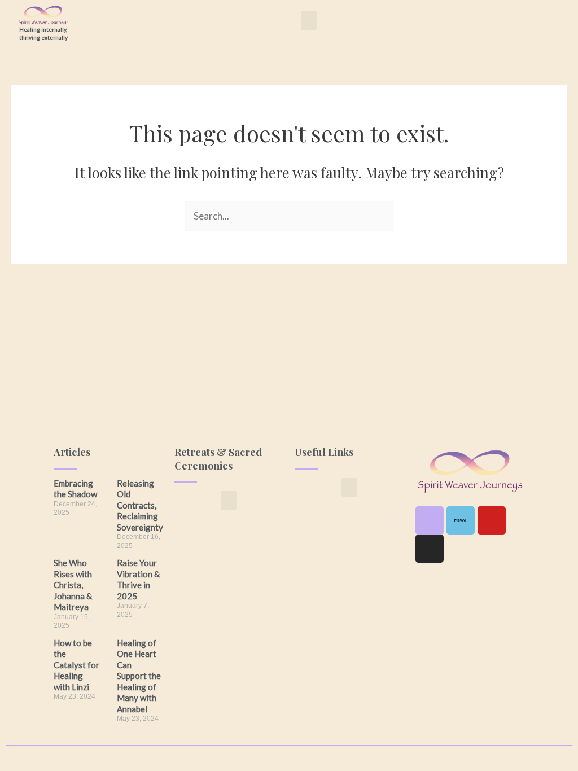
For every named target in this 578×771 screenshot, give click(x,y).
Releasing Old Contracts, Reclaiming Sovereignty (140, 505)
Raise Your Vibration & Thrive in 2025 (138, 579)
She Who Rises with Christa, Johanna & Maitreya (73, 585)
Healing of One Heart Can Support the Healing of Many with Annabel (139, 676)
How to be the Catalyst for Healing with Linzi (76, 665)
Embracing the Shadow (75, 489)
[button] (309, 20)
